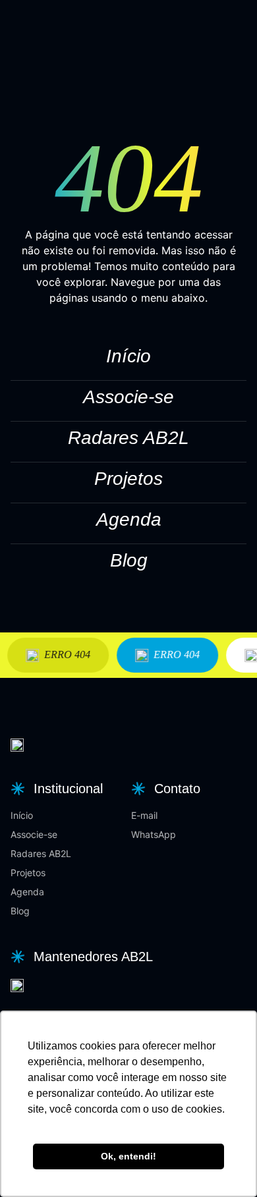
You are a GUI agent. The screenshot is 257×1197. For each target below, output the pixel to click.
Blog (129, 560)
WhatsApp (153, 834)
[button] (55, 788)
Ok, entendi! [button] (128, 1156)
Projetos (128, 478)
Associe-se (128, 397)
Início (128, 356)
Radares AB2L (128, 438)
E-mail (144, 815)
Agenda (128, 519)
